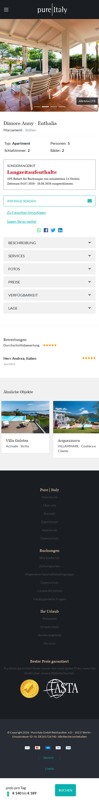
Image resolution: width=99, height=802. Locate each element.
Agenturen (49, 530)
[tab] (49, 242)
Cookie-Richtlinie (49, 591)
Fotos (14, 269)
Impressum (50, 497)
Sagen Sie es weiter (22, 221)
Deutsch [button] (49, 757)
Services (16, 256)
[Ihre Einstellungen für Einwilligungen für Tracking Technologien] (8, 794)
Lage (12, 308)
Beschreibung (22, 243)
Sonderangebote (49, 635)
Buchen (65, 790)
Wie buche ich (49, 558)
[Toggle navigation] (6, 9)
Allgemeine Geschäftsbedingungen (49, 574)
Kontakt (49, 513)
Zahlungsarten (49, 566)
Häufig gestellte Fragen (49, 599)
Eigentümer (49, 522)
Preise (14, 282)
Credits (49, 768)
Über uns (49, 505)
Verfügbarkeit (23, 295)
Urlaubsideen (49, 627)
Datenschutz (49, 538)
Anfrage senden (21, 201)
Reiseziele (50, 618)
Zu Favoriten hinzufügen (26, 212)
